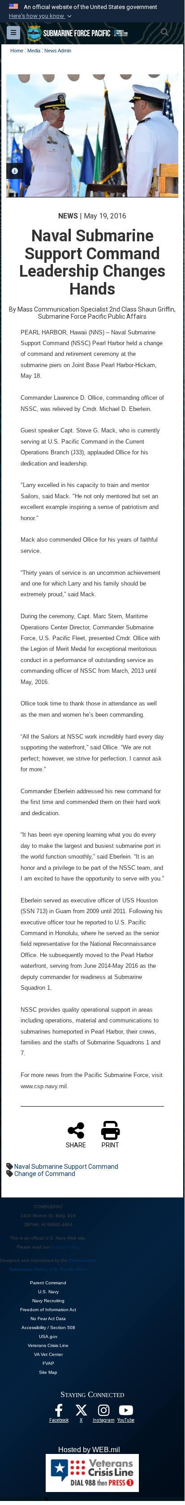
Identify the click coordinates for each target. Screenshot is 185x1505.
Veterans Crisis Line (48, 1345)
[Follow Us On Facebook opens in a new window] (58, 1412)
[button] (41, 16)
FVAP (48, 1363)
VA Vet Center (48, 1354)
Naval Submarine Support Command (66, 1166)
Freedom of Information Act (48, 1309)
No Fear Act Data (48, 1318)
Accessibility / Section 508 (48, 1327)
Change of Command (44, 1173)
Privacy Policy (65, 1246)
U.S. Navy (48, 1291)
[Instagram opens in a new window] (103, 1412)
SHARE (76, 1145)
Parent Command (48, 1282)
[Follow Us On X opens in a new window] (81, 1412)
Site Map (48, 1372)
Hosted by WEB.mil (89, 1450)
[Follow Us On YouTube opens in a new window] (126, 1412)
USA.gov (48, 1336)
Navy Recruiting (48, 1300)
